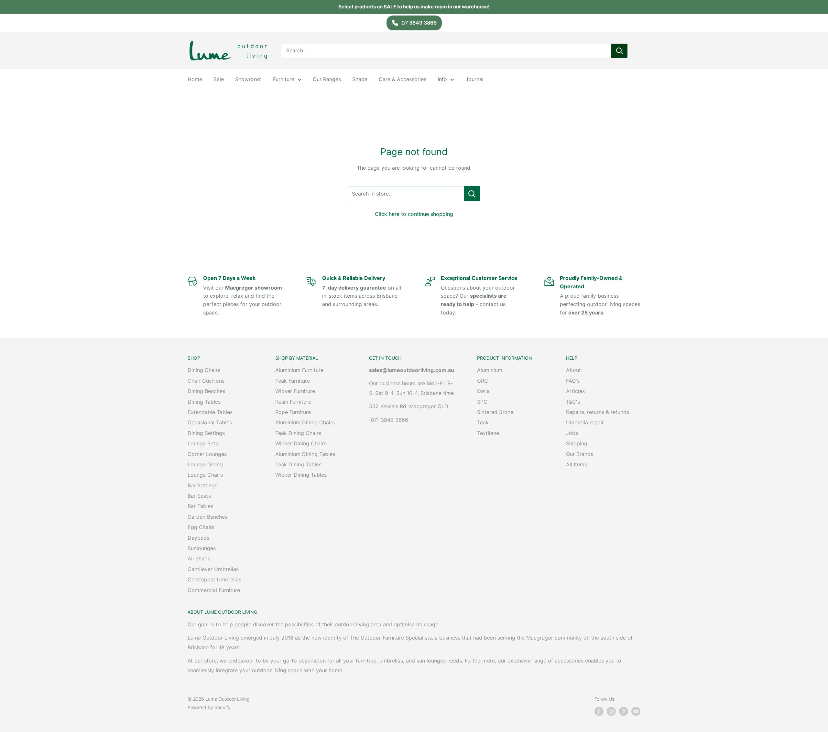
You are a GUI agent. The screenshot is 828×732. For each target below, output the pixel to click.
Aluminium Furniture (299, 370)
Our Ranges (327, 79)
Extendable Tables (210, 412)
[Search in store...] (472, 193)
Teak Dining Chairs (298, 433)
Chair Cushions (206, 380)
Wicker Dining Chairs (300, 443)
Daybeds (198, 538)
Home (195, 79)
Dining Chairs (204, 370)
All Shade (199, 558)
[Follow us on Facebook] (599, 711)
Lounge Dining (205, 464)
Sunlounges (202, 548)
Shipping (576, 443)
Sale (218, 79)
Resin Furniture (293, 401)
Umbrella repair (585, 422)
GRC (482, 380)
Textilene (488, 433)
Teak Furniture (292, 380)
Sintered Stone (495, 412)
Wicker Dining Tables (301, 475)
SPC (482, 401)
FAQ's (573, 380)
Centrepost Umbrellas (214, 579)
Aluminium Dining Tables (305, 454)
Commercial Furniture (214, 590)
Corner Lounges (207, 454)
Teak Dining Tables (298, 464)
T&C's (573, 401)
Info (442, 79)
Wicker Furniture (295, 391)
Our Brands (579, 454)
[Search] (619, 50)
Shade (359, 79)
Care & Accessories (402, 79)
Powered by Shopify (209, 707)
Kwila (483, 391)
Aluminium (489, 370)
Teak (483, 422)
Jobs (572, 433)
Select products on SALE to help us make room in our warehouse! (414, 7)
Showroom (248, 79)
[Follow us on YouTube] (635, 711)
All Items (576, 464)
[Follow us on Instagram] (611, 711)
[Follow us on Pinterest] (623, 711)
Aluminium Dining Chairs (305, 422)
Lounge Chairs (205, 475)
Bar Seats (199, 496)
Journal (474, 79)
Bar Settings (202, 485)
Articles (575, 391)
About (573, 370)
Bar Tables (200, 506)
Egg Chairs (201, 527)
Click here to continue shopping (414, 214)
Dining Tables (204, 401)
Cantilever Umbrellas (213, 569)
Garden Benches (207, 517)
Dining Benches (206, 391)
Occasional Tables (210, 422)
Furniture (283, 79)
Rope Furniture (293, 412)
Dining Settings (206, 433)
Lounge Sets (203, 443)
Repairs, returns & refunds (597, 412)
